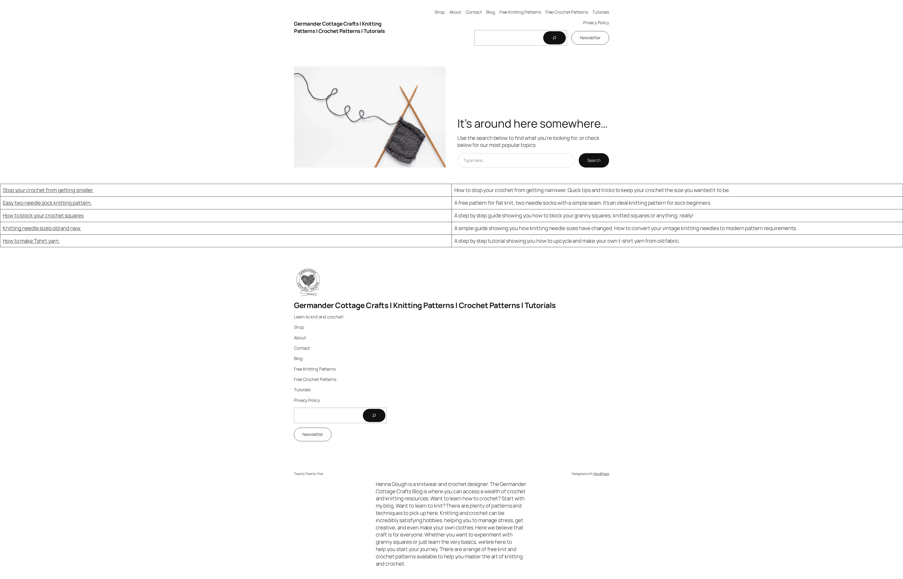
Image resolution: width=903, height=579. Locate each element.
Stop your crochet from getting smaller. (48, 190)
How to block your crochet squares (43, 215)
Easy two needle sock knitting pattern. (47, 202)
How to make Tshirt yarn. (31, 240)
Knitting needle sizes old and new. (42, 228)
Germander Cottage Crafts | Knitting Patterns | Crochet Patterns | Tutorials (339, 27)
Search (594, 160)
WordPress (601, 473)
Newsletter (590, 37)
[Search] (554, 37)
